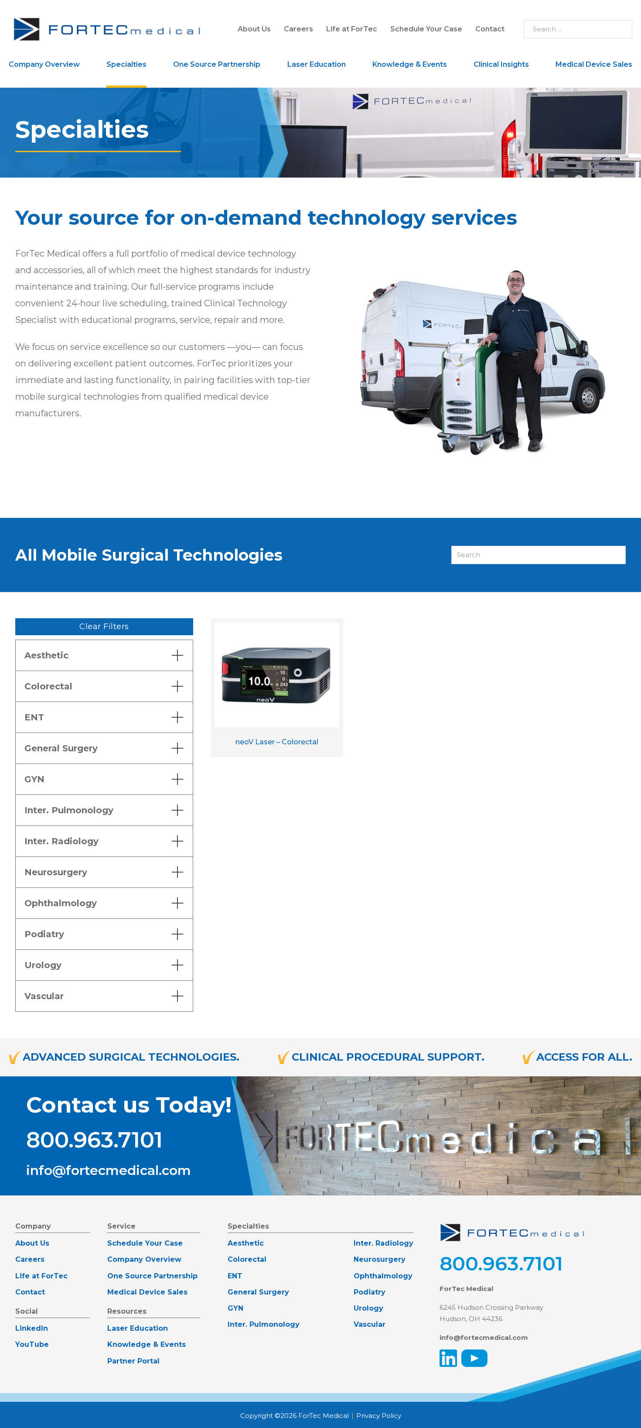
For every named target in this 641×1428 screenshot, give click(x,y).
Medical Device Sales (594, 64)
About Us (254, 29)
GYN (235, 1308)
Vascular (369, 1324)
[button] (104, 655)
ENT (235, 1276)
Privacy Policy (378, 1415)
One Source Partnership (216, 64)
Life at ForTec (351, 29)
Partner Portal (133, 1361)
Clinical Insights (501, 64)
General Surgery (258, 1292)
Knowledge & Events (409, 64)
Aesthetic (246, 1243)
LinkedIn (31, 1328)
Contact (490, 29)
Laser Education (316, 64)
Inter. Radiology (383, 1243)
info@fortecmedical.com (108, 1170)
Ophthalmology (383, 1276)
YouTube (32, 1344)
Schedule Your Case (426, 29)
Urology (368, 1308)
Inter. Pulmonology (264, 1324)
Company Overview (44, 64)
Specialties (126, 64)
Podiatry (369, 1292)
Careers (298, 29)
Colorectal (247, 1259)
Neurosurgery (380, 1259)
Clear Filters (104, 626)
